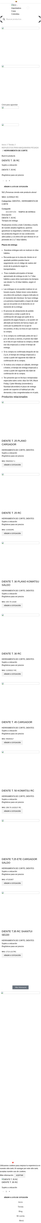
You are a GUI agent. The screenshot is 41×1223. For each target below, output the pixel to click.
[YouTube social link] (35, 1)
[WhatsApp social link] (38, 1)
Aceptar (19, 1175)
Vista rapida (4, 889)
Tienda (11, 145)
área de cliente (26, 257)
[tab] (11, 212)
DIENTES (16, 201)
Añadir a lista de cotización (16, 187)
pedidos (14, 260)
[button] (12, 883)
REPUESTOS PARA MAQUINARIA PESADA (20, 148)
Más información (7, 1175)
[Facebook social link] (30, 1)
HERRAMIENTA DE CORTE (16, 151)
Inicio (4, 145)
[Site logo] (16, 9)
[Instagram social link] (32, 1)
